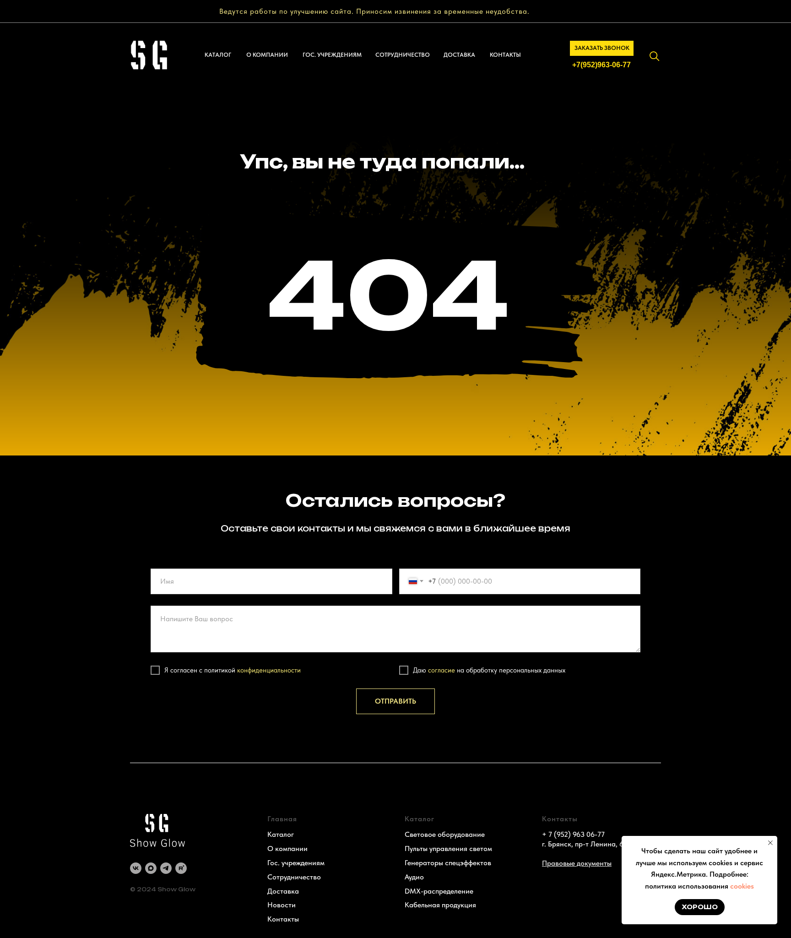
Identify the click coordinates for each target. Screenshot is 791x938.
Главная (282, 818)
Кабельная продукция (440, 904)
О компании (287, 848)
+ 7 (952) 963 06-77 (573, 834)
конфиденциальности (269, 670)
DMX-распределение (439, 891)
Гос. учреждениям (296, 862)
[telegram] (166, 868)
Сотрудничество (294, 877)
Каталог (280, 834)
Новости (281, 904)
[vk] (135, 868)
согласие (441, 670)
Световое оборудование (445, 834)
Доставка (283, 891)
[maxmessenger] (151, 868)
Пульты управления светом (448, 848)
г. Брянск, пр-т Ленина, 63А (587, 844)
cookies (742, 886)
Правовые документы (577, 863)
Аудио (414, 877)
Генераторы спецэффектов (448, 862)
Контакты (283, 919)
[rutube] (181, 868)
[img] (654, 56)
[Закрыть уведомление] (770, 842)
